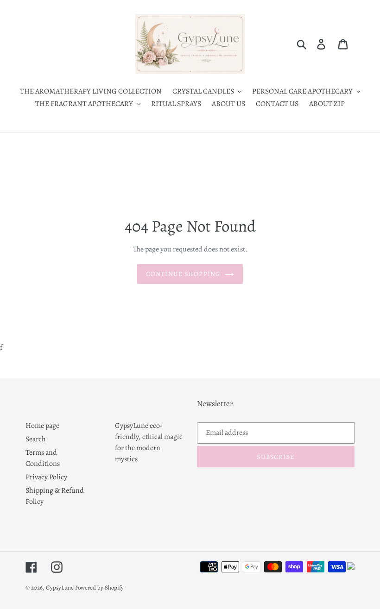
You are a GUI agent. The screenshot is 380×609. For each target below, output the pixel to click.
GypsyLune (60, 587)
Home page (42, 426)
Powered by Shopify (99, 587)
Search (35, 439)
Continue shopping (183, 274)
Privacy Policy (46, 477)
